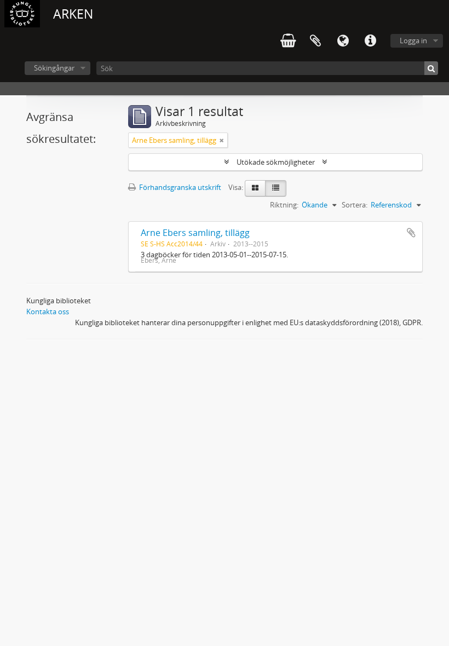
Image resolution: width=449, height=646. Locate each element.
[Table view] (275, 188)
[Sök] (431, 68)
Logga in (413, 40)
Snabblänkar (370, 41)
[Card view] (255, 188)
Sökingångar (54, 68)
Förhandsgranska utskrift (179, 187)
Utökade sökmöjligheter (275, 162)
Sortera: (354, 205)
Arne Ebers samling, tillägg (195, 233)
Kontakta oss (47, 311)
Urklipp (315, 41)
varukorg (288, 41)
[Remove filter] (222, 140)
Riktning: (284, 205)
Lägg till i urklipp (411, 232)
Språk (342, 41)
